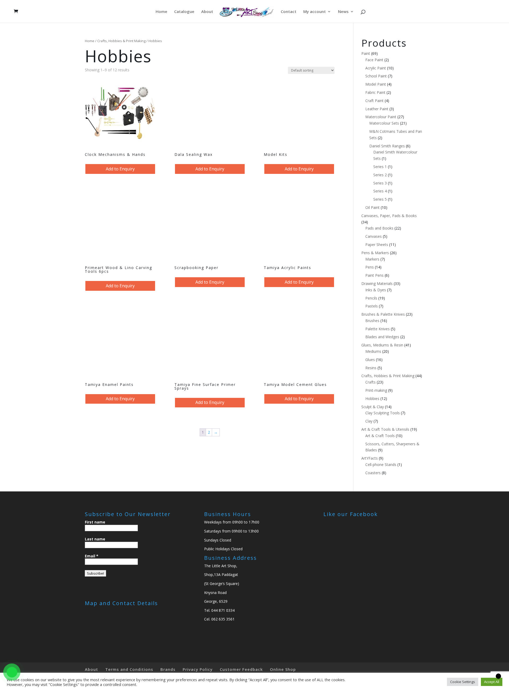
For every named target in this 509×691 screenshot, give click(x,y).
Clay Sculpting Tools (382, 412)
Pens (369, 267)
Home (161, 12)
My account (314, 12)
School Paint (376, 75)
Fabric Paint (375, 92)
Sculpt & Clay (372, 406)
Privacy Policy (198, 669)
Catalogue (184, 12)
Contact (288, 12)
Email (91, 555)
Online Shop (283, 669)
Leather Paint (376, 108)
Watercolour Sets (384, 123)
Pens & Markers (375, 252)
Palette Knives (377, 328)
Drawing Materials (377, 283)
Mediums (373, 351)
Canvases (373, 236)
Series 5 (380, 199)
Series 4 (380, 190)
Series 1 (380, 166)
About (207, 12)
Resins (370, 367)
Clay (368, 421)
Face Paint (374, 59)
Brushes (372, 320)
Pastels (371, 306)
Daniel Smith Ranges (387, 145)
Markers (372, 259)
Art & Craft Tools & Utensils (385, 429)
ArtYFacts (369, 458)
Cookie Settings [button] (462, 681)
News (343, 12)
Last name (95, 539)
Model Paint (375, 84)
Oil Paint (372, 207)
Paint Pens (374, 275)
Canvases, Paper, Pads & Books (389, 215)
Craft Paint (374, 100)
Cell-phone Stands (380, 464)
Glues (370, 359)
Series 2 (380, 174)
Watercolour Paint (380, 116)
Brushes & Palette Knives (383, 314)
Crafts (370, 382)
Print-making (376, 390)
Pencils (371, 298)
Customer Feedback (241, 669)
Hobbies (372, 398)
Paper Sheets (376, 244)
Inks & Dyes (375, 289)
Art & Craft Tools (380, 435)
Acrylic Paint (375, 68)
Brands (167, 669)
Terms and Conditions (129, 669)
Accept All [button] (491, 681)
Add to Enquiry (120, 169)
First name (95, 522)
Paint (365, 53)
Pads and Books (379, 228)
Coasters (373, 472)
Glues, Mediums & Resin (382, 344)
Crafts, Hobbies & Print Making (121, 40)
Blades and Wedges (382, 336)
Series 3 (380, 183)
